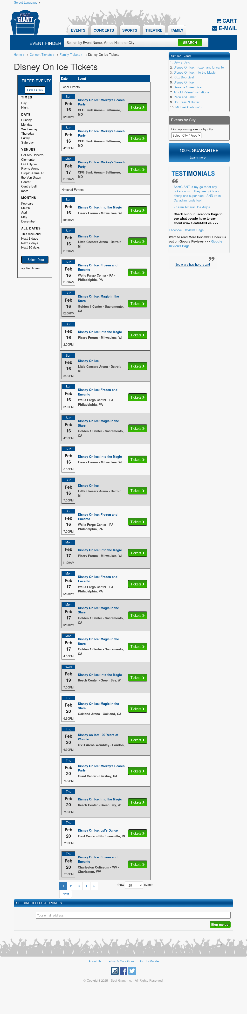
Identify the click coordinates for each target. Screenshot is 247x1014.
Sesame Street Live (187, 87)
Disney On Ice (184, 82)
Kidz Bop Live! (184, 77)
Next (65, 893)
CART (229, 20)
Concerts (104, 30)
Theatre (153, 30)
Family (177, 30)
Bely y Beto (182, 62)
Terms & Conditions (121, 961)
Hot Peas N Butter (186, 102)
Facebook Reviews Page (195, 208)
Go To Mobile (149, 961)
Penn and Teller (184, 97)
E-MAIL (227, 28)
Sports (129, 30)
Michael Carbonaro (188, 107)
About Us (95, 961)
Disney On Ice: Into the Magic (195, 72)
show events (133, 884)
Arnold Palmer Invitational (192, 92)
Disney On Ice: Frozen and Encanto (199, 67)
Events (78, 30)
